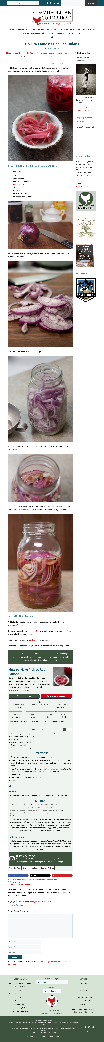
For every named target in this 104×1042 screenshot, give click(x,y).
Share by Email (15, 868)
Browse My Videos (20, 1008)
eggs (62, 622)
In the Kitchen (19, 53)
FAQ (79, 33)
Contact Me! (20, 997)
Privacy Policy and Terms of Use (20, 994)
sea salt (23, 745)
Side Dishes (54, 879)
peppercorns (18, 184)
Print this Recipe (25, 696)
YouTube (83, 983)
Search (91, 3)
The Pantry (30, 53)
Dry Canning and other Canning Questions (20, 884)
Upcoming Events (56, 33)
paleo (11, 881)
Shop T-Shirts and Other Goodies (83, 1001)
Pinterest (83, 990)
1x (64, 729)
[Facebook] (43, 3)
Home (8, 53)
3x (70, 729)
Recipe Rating (13, 911)
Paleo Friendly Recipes (29, 879)
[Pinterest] (50, 3)
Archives (52, 988)
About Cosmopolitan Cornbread (20, 983)
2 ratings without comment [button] (40, 902)
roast (35, 631)
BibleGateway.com (82, 186)
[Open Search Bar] (52, 37)
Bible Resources (85, 29)
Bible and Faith (67, 29)
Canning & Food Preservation (44, 29)
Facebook (83, 994)
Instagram (44, 859)
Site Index (20, 1004)
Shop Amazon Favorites (83, 997)
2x (67, 729)
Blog (12, 29)
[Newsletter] (54, 3)
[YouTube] (58, 3)
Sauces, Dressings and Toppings (49, 53)
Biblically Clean (13, 879)
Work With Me (20, 987)
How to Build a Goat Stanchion (17, 882)
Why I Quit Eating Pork (80, 1009)
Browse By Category (52, 979)
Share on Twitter (47, 868)
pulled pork (34, 640)
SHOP (71, 33)
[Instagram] (47, 3)
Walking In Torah (20, 1001)
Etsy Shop (83, 1004)
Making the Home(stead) (34, 33)
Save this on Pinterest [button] (57, 696)
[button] (10, 690)
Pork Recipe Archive (20, 1011)
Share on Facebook (31, 868)
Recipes (21, 29)
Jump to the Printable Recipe (63, 64)
